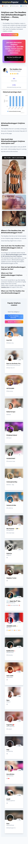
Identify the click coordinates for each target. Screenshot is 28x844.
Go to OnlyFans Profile (10, 35)
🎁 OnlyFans (5, 6)
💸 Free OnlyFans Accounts (13, 316)
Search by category (13, 312)
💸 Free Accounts (14, 6)
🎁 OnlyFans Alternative (13, 322)
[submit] (14, 58)
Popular (10, 2)
